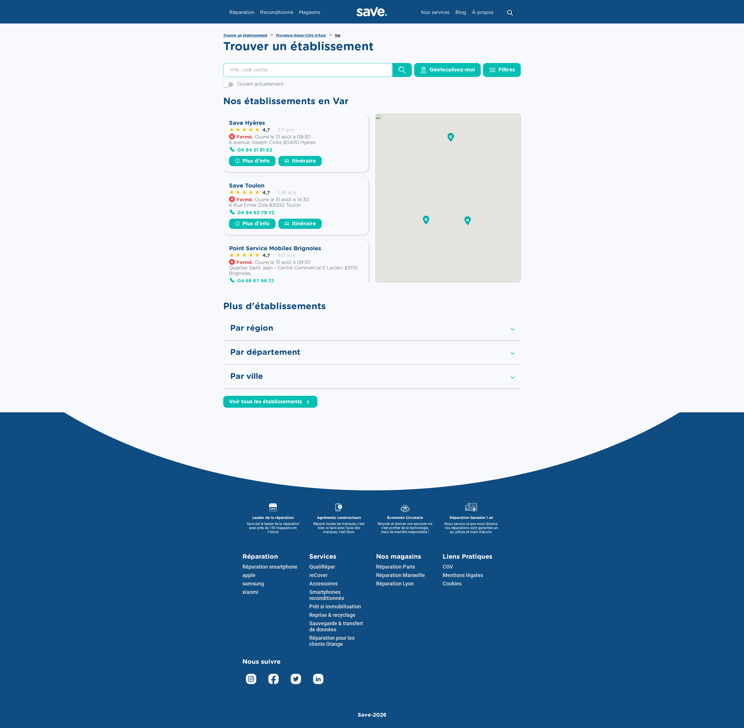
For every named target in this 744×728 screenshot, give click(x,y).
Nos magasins (398, 556)
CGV (448, 567)
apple (248, 575)
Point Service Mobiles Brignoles (275, 248)
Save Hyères (247, 123)
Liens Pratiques (467, 556)
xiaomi (250, 592)
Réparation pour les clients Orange (332, 641)
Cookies (452, 583)
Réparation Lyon (395, 583)
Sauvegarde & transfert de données (336, 626)
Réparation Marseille (400, 575)
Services (322, 556)
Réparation (260, 556)
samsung (253, 583)
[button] (426, 220)
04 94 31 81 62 (254, 150)
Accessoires (323, 583)
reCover (318, 575)
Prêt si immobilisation (335, 606)
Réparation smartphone (269, 567)
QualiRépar (322, 567)
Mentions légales (463, 575)
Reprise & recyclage (332, 615)
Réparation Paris (395, 567)
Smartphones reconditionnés (326, 595)
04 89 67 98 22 (255, 281)
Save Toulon (246, 186)
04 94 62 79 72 (255, 213)
